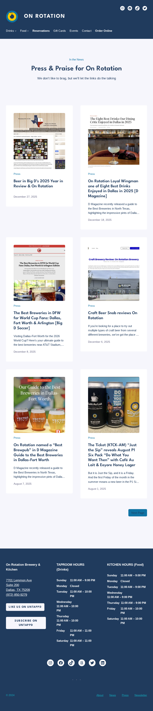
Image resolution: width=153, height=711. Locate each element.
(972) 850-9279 (16, 595)
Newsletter (141, 695)
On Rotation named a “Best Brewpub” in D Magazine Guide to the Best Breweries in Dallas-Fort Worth (38, 452)
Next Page (137, 512)
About (99, 695)
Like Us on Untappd (25, 607)
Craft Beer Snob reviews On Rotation (112, 315)
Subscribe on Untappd (26, 622)
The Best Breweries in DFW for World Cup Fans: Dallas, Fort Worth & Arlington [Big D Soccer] (38, 320)
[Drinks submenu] (15, 31)
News (112, 695)
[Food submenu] (28, 31)
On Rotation (44, 16)
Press (17, 173)
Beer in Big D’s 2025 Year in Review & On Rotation (38, 183)
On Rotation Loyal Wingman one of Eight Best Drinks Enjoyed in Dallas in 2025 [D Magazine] (113, 188)
